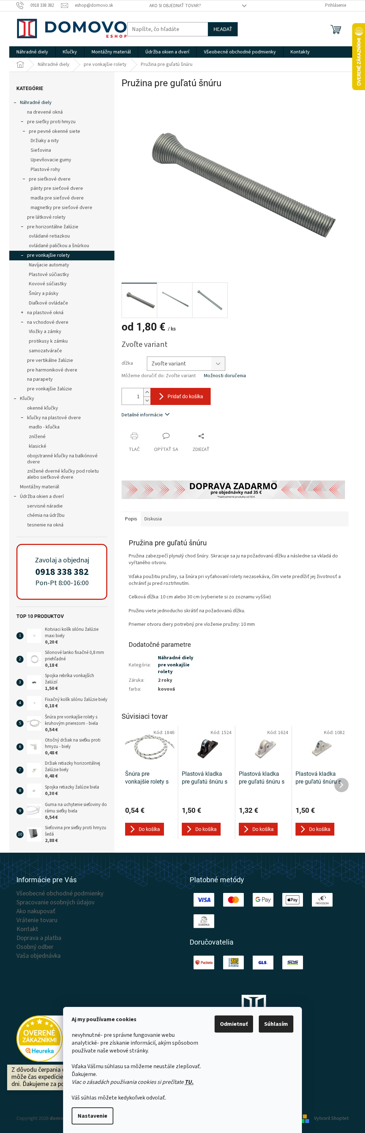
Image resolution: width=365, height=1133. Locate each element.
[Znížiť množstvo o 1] (146, 400)
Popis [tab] (131, 519)
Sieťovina (41, 150)
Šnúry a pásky (43, 293)
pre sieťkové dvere (50, 179)
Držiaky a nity (45, 140)
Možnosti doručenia (225, 376)
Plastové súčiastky (49, 274)
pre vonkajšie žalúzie (49, 389)
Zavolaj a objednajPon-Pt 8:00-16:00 (62, 571)
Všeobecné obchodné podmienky (59, 893)
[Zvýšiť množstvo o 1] (146, 392)
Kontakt (27, 929)
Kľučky (27, 398)
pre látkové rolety (46, 217)
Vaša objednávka (38, 956)
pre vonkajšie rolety (48, 255)
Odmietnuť (234, 1024)
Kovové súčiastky (48, 283)
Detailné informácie (142, 415)
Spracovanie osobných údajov (55, 902)
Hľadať (223, 29)
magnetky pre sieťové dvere (61, 207)
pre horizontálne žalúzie (52, 226)
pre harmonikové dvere (52, 370)
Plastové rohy (45, 169)
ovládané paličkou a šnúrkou (59, 245)
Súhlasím (276, 1024)
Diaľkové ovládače (48, 303)
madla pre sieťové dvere (57, 198)
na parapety (40, 379)
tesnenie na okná (45, 525)
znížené (37, 436)
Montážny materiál (39, 486)
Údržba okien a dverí (42, 496)
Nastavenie (92, 1116)
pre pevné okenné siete (54, 131)
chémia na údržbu (46, 515)
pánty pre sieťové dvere (57, 188)
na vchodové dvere (47, 322)
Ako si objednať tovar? (175, 5)
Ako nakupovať (35, 911)
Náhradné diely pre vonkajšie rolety (175, 664)
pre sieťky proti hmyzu (51, 121)
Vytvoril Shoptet (331, 1118)
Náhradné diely (36, 102)
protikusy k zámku (48, 341)
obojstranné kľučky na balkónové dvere (62, 459)
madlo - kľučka (44, 427)
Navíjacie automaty (49, 265)
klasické (37, 446)
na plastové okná (45, 312)
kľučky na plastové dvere (54, 417)
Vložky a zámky (45, 331)
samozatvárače (45, 350)
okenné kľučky (42, 408)
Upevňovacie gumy (51, 159)
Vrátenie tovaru (36, 920)
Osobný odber (34, 947)
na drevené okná (45, 112)
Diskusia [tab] (153, 519)
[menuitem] (32, 52)
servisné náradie (45, 506)
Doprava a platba (38, 938)
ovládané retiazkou (49, 236)
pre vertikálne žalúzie (50, 360)
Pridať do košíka (185, 396)
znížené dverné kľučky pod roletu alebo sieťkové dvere (63, 474)
